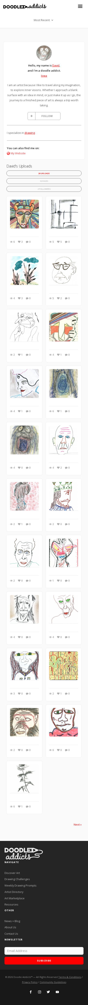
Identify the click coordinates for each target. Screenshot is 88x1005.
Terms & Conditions (69, 977)
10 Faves (44, 181)
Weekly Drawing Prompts (20, 885)
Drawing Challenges (17, 879)
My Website (18, 153)
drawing (30, 133)
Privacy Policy (30, 982)
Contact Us (11, 934)
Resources (11, 904)
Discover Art (12, 873)
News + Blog (12, 921)
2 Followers (44, 189)
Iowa (44, 76)
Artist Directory (13, 892)
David (55, 65)
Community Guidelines (53, 982)
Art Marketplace (14, 898)
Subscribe (44, 960)
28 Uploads (44, 173)
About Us (10, 927)
